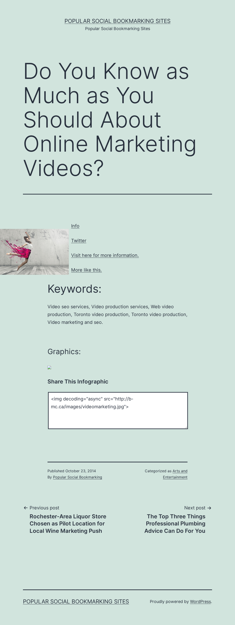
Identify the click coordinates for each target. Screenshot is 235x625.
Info (75, 226)
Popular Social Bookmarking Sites (117, 21)
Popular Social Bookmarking (77, 477)
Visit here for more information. (105, 255)
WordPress (200, 601)
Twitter (78, 240)
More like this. (86, 270)
